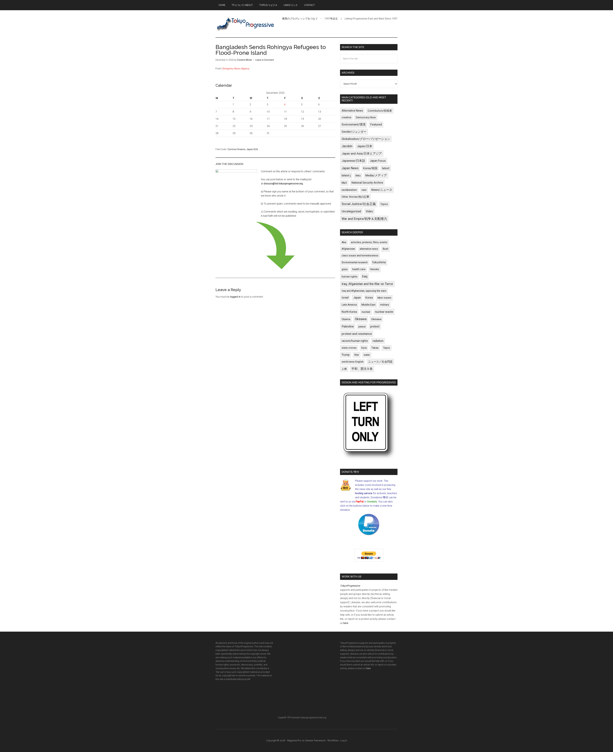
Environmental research (355, 262)
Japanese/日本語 (353, 161)
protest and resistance (357, 334)
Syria (364, 347)
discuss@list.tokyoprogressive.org (283, 183)
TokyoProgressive (246, 24)
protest (374, 326)
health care (358, 269)
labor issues (384, 297)
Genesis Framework (315, 740)
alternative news (369, 248)
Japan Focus (378, 160)
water (367, 354)
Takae (374, 347)
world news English (352, 361)
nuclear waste (384, 311)
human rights (349, 276)
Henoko (374, 269)
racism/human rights (355, 340)
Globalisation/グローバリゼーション (366, 139)
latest (385, 168)
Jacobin (347, 146)
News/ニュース (381, 190)
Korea (369, 297)
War (356, 354)
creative (346, 117)
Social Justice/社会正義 (359, 204)
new (364, 189)
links (358, 175)
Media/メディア (376, 175)
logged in (235, 296)
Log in (344, 740)
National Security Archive (367, 182)
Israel (345, 297)
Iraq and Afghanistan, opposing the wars (364, 290)
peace (362, 326)
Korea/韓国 (370, 168)
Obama (346, 319)
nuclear (366, 311)
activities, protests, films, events (369, 242)
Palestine (348, 326)
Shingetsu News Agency (236, 68)
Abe (344, 242)
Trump (346, 354)
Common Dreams (236, 149)
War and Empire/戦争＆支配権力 (364, 219)
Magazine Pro (294, 740)
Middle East (368, 304)
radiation (378, 340)
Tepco (386, 347)
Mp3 (344, 182)
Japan (357, 297)
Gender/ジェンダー (354, 131)
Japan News (350, 168)
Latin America (349, 304)
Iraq (364, 276)
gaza (345, 269)
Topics (384, 204)
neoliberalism (349, 189)
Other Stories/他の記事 (355, 196)
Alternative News (352, 110)
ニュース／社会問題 (380, 361)
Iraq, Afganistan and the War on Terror (367, 284)
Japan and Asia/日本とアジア (362, 153)
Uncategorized (351, 211)
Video (369, 211)
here (345, 623)
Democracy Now (366, 117)
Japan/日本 (252, 149)
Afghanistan (348, 248)
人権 (344, 368)
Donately (372, 501)
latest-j (346, 175)
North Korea (349, 311)
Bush (385, 248)
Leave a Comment (264, 60)
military (384, 304)
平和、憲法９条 (362, 369)
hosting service (363, 493)
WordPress (333, 740)
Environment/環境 (354, 124)
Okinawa (361, 319)
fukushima (379, 262)
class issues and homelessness (360, 255)
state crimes (349, 347)
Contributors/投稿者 (380, 110)
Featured (376, 124)
